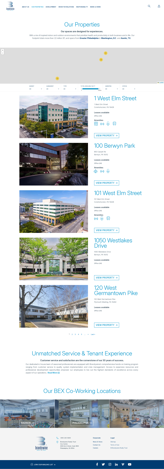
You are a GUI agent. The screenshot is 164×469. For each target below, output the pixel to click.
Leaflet (161, 82)
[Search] (149, 6)
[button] (57, 78)
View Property (105, 135)
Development (51, 7)
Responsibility (82, 7)
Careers (95, 448)
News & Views (95, 7)
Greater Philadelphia (89, 38)
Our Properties (37, 7)
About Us (25, 7)
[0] (81, 89)
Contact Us (96, 445)
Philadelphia (80, 423)
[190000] (99, 89)
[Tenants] (159, 6)
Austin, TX (125, 38)
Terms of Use (114, 445)
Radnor (26, 423)
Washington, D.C (108, 38)
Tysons (135, 423)
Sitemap (113, 442)
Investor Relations (66, 7)
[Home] (41, 443)
